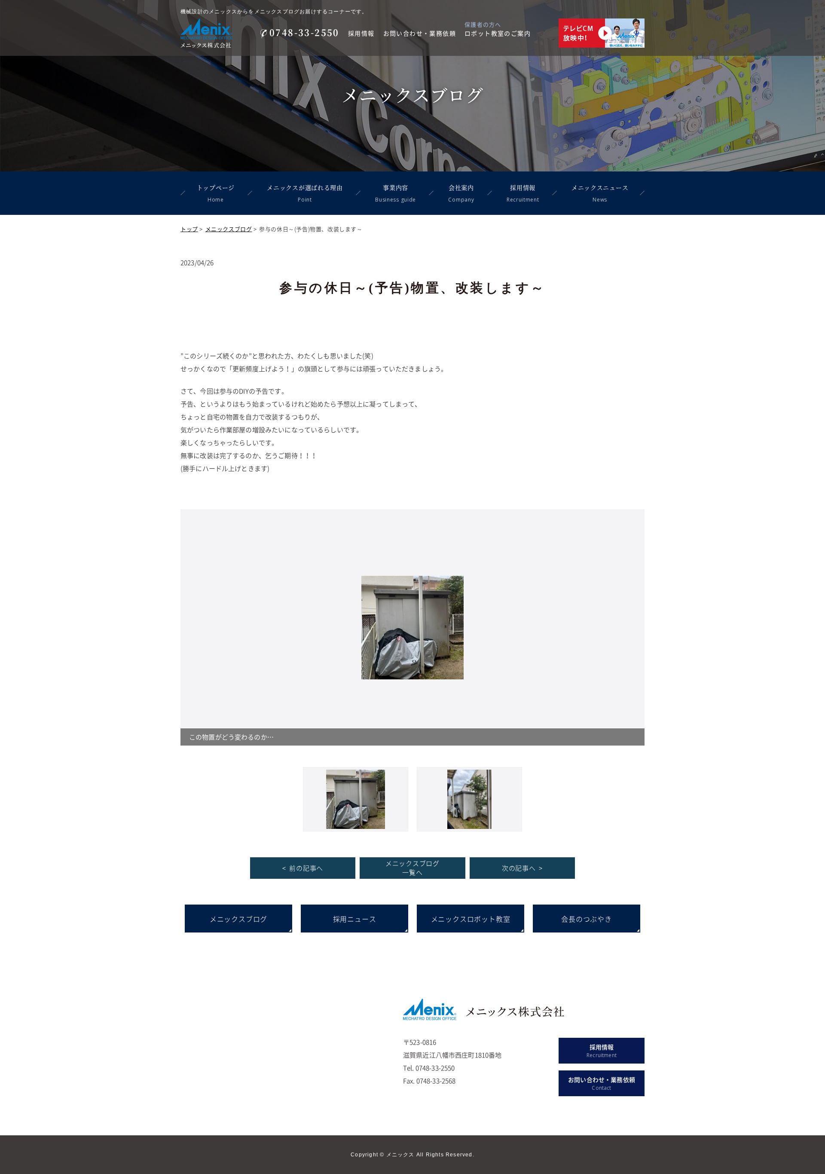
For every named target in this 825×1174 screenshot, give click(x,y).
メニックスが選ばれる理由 (304, 193)
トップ (189, 229)
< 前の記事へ (302, 868)
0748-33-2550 (304, 32)
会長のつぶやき (586, 919)
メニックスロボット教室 (470, 919)
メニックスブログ (228, 229)
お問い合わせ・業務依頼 (419, 33)
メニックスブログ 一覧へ (412, 868)
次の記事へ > (522, 868)
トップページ (216, 193)
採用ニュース (354, 919)
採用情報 (361, 33)
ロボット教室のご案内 (497, 33)
